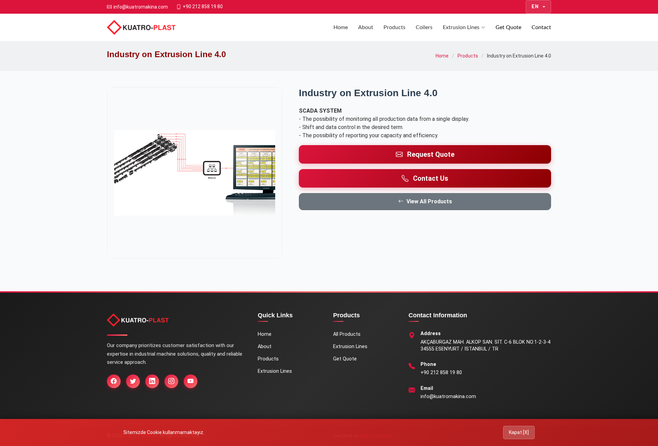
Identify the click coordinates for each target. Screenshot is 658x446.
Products (394, 27)
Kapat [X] (519, 432)
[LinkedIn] (152, 381)
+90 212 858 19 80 (441, 372)
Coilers (424, 27)
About (365, 27)
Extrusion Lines (461, 27)
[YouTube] (190, 381)
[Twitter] (133, 381)
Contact (541, 27)
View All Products (429, 201)
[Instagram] (171, 381)
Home (340, 27)
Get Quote (508, 27)
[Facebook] (114, 381)
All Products (347, 334)
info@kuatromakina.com (448, 396)
